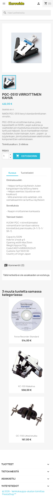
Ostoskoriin (26, 156)
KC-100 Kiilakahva (26, 386)
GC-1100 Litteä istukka (26, 435)
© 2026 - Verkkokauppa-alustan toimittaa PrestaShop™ (23, 493)
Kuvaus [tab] (12, 172)
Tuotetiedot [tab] (27, 172)
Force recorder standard (26, 336)
